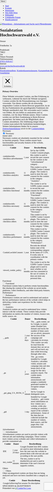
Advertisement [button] (8, 429)
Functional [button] (7, 281)
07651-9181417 (6, 61)
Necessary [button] (7, 131)
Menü (3, 1)
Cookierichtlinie (37, 129)
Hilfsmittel (9, 15)
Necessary (10, 133)
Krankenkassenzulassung (27, 71)
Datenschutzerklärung (11, 129)
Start (7, 6)
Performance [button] (8, 293)
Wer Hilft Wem (11, 13)
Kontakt (8, 8)
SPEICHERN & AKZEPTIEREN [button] (17, 486)
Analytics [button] (6, 304)
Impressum (9, 10)
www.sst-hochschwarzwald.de (12, 66)
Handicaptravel (11, 20)
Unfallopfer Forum (12, 17)
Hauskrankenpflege (8, 71)
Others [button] (5, 468)
